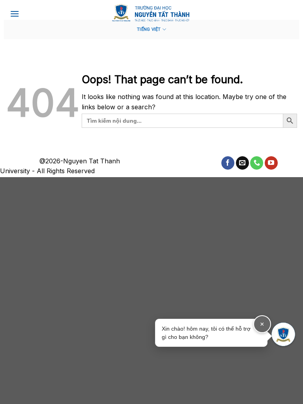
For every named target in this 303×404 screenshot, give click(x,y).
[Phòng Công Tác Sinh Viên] (151, 13)
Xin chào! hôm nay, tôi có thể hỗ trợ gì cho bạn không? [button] (213, 330)
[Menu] (14, 13)
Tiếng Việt (149, 29)
